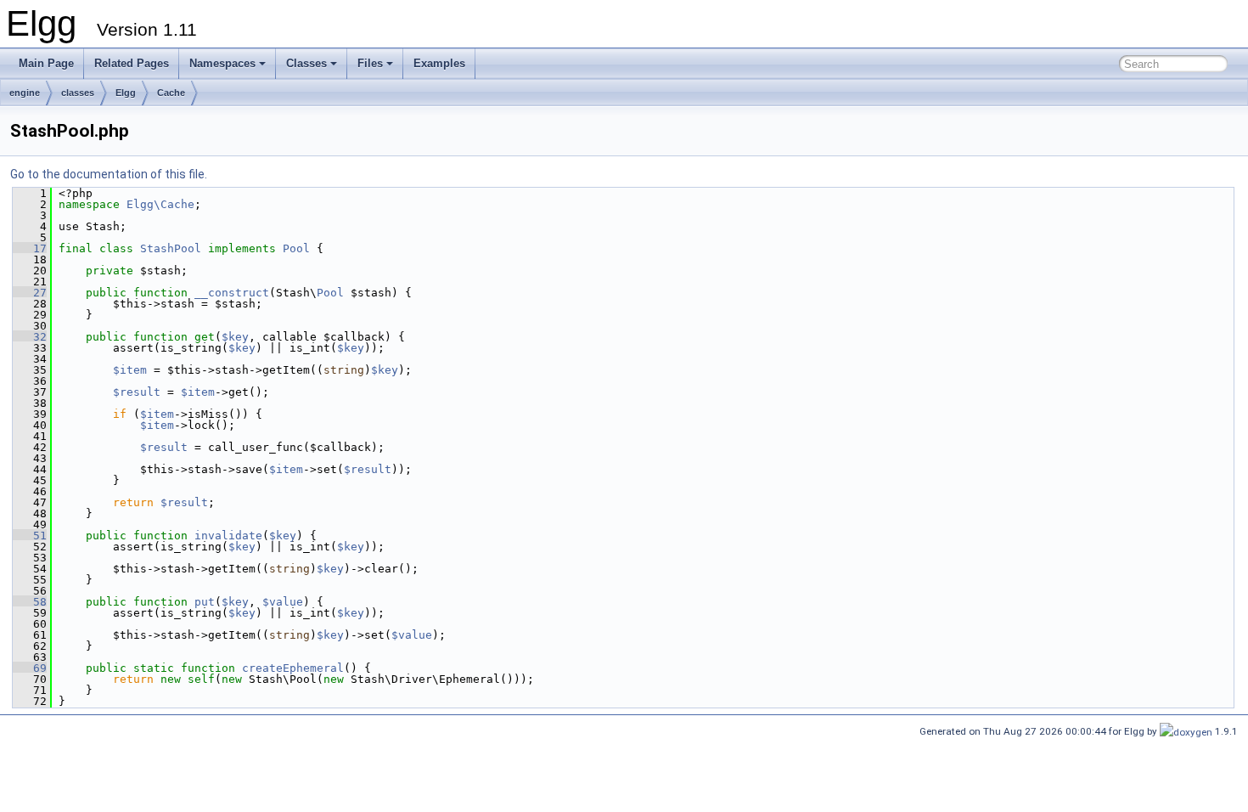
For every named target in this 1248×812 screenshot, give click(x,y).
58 (30, 601)
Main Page (46, 63)
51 (30, 535)
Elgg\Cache (160, 204)
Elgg (125, 92)
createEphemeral (293, 668)
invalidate (228, 535)
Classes (306, 63)
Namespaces (222, 63)
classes (77, 92)
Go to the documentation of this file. (108, 174)
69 (30, 668)
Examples (439, 63)
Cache (171, 92)
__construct (231, 292)
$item (130, 370)
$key (235, 336)
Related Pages (131, 63)
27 (30, 292)
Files (370, 63)
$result (136, 392)
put (204, 601)
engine (24, 92)
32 (30, 336)
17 (30, 248)
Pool (296, 248)
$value (282, 601)
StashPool (170, 248)
